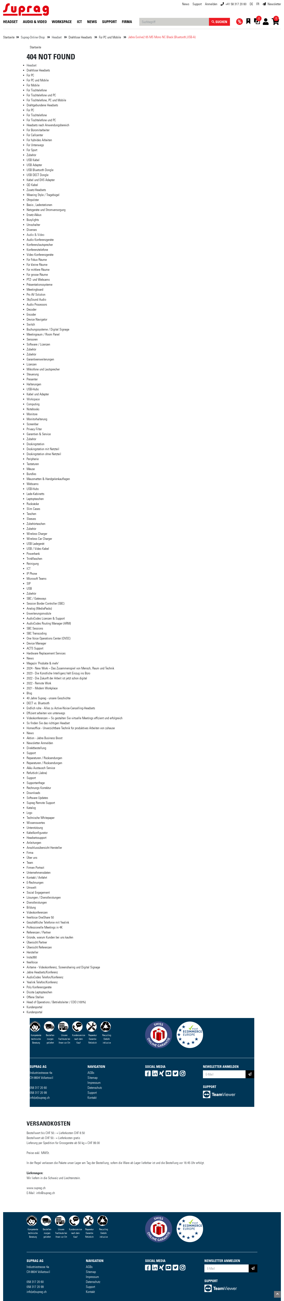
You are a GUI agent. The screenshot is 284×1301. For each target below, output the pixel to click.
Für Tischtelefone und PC (41, 95)
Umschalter (33, 225)
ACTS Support (35, 648)
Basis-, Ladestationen (39, 205)
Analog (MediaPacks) (39, 608)
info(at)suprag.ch (40, 1098)
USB (29, 588)
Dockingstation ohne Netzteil (44, 454)
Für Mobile (33, 85)
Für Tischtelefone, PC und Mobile (46, 100)
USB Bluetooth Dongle (40, 170)
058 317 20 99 (38, 1093)
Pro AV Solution (36, 294)
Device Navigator (37, 319)
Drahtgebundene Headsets (42, 105)
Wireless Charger (37, 534)
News (185, 4)
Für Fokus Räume (37, 260)
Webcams (32, 484)
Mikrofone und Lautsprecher (43, 369)
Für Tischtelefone (37, 90)
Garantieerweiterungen (40, 359)
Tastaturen (33, 464)
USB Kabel (33, 160)
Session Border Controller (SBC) (45, 603)
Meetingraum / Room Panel (43, 334)
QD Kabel (32, 185)
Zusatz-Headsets (36, 190)
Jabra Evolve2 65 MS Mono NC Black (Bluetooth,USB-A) (162, 37)
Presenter (32, 379)
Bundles (31, 474)
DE (251, 4)
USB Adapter (34, 165)
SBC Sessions (35, 628)
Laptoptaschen (35, 499)
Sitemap (93, 1078)
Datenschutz (95, 1088)
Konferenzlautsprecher (40, 245)
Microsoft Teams (36, 579)
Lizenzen (32, 364)
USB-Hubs (33, 389)
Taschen (31, 514)
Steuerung (33, 374)
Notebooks (33, 409)
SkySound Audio (36, 299)
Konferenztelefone (37, 250)
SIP (29, 584)
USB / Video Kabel (38, 549)
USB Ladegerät (35, 544)
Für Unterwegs (35, 145)
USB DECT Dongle (37, 175)
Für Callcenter (35, 135)
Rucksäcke (33, 504)
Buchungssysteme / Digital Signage (48, 329)
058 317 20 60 (38, 1088)
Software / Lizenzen (38, 344)
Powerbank (33, 554)
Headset (10, 22)
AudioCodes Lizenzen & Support (46, 618)
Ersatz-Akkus (34, 215)
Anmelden (211, 4)
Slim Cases (33, 509)
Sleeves (31, 519)
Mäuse (31, 469)
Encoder (31, 314)
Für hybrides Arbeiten (39, 140)
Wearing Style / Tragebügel (43, 195)
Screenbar (32, 424)
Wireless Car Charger (39, 539)
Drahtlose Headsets (81, 37)
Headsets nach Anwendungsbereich (48, 125)
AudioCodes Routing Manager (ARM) (49, 623)
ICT (79, 22)
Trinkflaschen (34, 559)
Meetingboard (35, 290)
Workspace (62, 22)
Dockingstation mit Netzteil (43, 449)
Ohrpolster (33, 200)
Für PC (30, 75)
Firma (127, 22)
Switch (31, 324)
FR (257, 4)
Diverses (32, 230)
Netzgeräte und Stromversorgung (46, 210)
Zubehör (31, 155)
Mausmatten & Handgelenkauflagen (48, 479)
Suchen (221, 22)
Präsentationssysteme (39, 285)
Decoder (31, 309)
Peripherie (33, 459)
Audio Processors (37, 304)
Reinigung (33, 564)
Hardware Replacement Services (46, 653)
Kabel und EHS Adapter (41, 180)
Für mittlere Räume (38, 270)
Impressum (94, 1083)
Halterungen (34, 384)
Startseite (9, 37)
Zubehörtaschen (36, 524)
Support (197, 4)
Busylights (33, 220)
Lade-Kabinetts (35, 494)
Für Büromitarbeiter (38, 130)
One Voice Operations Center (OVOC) (48, 638)
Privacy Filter (34, 429)
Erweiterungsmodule (39, 613)
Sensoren (32, 339)
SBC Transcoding (37, 633)
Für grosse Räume (37, 275)
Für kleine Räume (37, 265)
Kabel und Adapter (38, 394)
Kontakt (92, 1098)
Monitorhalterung (37, 419)
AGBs (91, 1073)
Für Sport (32, 150)
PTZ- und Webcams (38, 280)
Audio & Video (35, 22)
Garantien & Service (39, 434)
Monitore (32, 414)
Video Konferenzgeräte (40, 255)
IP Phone (32, 574)
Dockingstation (35, 444)
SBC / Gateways (36, 598)
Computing (33, 404)
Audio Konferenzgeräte (40, 240)
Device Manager (36, 643)
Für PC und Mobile (110, 37)
